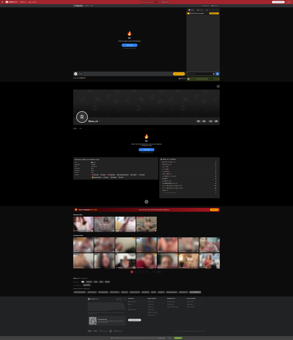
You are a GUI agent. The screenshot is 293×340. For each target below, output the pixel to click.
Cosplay (134, 174)
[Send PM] (216, 121)
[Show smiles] (214, 74)
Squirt (104, 174)
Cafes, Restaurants (123, 174)
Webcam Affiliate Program (173, 307)
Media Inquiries (133, 309)
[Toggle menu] (2, 2)
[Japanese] (83, 282)
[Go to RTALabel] (90, 331)
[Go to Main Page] (11, 2)
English (119, 299)
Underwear (112, 174)
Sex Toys (96, 174)
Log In (288, 2)
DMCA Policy (150, 307)
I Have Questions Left (134, 320)
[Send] (217, 73)
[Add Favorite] (75, 73)
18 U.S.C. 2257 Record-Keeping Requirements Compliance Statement (190, 331)
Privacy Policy (151, 301)
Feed (91, 5)
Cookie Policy (161, 338)
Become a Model (171, 301)
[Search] (159, 2)
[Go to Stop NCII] (118, 331)
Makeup (114, 177)
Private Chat (213, 13)
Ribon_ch (76, 278)
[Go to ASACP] (95, 331)
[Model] (218, 86)
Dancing (142, 174)
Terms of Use (151, 304)
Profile (87, 5)
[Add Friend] (211, 121)
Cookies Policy (151, 309)
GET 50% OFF (214, 209)
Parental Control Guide (153, 312)
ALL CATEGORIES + (195, 292)
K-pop (106, 177)
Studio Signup (170, 304)
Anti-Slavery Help (151, 315)
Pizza (121, 177)
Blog (131, 304)
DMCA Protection (190, 307)
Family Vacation (97, 177)
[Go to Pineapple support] (110, 331)
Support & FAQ (190, 301)
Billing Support (190, 304)
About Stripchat (133, 301)
